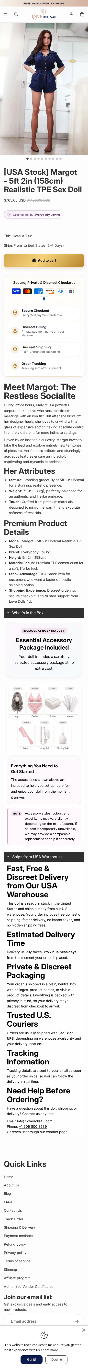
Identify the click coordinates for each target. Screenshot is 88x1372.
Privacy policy (15, 1252)
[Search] (16, 14)
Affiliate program (17, 1278)
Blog (7, 1194)
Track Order (13, 1219)
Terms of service (17, 1261)
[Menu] (5, 14)
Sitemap (10, 1269)
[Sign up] (77, 1321)
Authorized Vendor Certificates (28, 1286)
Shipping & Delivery (19, 1227)
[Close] (83, 1330)
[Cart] (82, 14)
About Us (11, 1185)
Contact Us (13, 1210)
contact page (56, 1132)
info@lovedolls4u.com (34, 1121)
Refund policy (15, 1244)
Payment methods (18, 1236)
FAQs (8, 1202)
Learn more (49, 1350)
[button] (44, 613)
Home (8, 1177)
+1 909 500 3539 (33, 1126)
